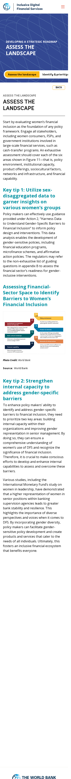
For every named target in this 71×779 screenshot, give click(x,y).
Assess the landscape (22, 74)
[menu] (62, 6)
